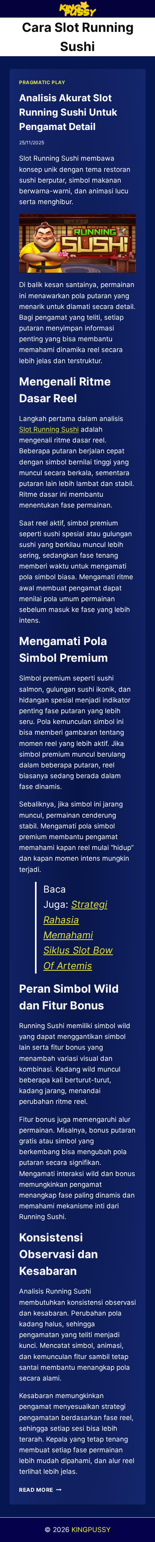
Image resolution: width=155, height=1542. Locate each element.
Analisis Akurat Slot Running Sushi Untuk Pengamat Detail (68, 112)
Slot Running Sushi (49, 429)
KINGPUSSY (91, 1530)
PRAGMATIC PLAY (42, 82)
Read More (40, 1490)
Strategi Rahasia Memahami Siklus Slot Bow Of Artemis (78, 935)
